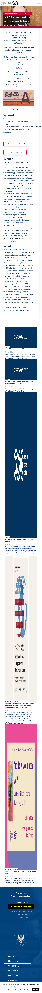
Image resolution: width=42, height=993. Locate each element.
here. (22, 87)
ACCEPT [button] (35, 990)
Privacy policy (21, 902)
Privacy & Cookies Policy (23, 990)
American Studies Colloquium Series (17, 13)
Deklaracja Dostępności (21, 906)
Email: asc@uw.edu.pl (21, 896)
